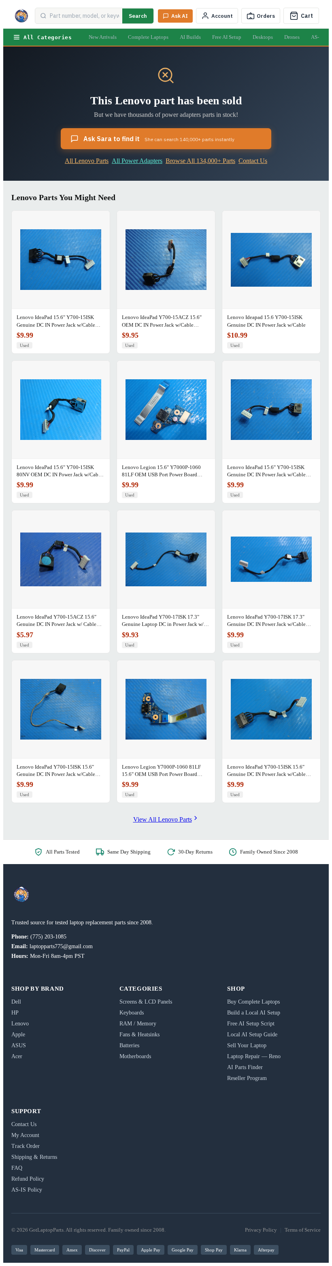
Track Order (25, 1146)
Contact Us (252, 160)
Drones (292, 37)
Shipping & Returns (34, 1157)
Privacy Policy (261, 1230)
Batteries (129, 1045)
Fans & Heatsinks (139, 1034)
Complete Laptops (148, 37)
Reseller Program (247, 1078)
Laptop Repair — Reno (254, 1056)
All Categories (47, 37)
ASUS (18, 1045)
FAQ (16, 1168)
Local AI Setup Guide (252, 1034)
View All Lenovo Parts (162, 819)
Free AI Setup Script (251, 1024)
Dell (16, 1002)
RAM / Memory (137, 1024)
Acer (16, 1056)
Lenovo (20, 1024)
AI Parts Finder (245, 1067)
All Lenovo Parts (87, 160)
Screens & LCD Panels (145, 1002)
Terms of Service (303, 1230)
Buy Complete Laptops (253, 1002)
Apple (18, 1034)
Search (138, 16)
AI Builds (190, 37)
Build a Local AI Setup (253, 1013)
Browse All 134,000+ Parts (200, 160)
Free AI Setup (226, 37)
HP (15, 1013)
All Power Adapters (137, 160)
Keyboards (131, 1013)
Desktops (263, 37)
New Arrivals (103, 37)
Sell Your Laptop (246, 1045)
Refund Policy (27, 1179)
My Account (25, 1135)
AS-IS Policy (26, 1190)
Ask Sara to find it (158, 139)
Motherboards (135, 1056)
